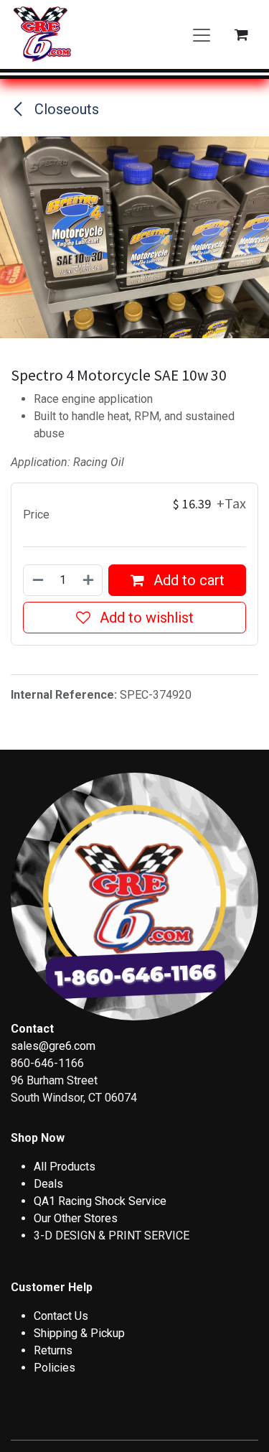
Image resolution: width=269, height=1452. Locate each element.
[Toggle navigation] (201, 34)
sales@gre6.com (53, 1046)
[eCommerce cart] (241, 34)
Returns (53, 1350)
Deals (48, 1184)
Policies (54, 1367)
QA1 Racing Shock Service (100, 1201)
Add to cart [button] (187, 580)
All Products (64, 1166)
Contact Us (61, 1316)
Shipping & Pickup (79, 1333)
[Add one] (89, 580)
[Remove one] (37, 580)
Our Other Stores (76, 1218)
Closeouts (65, 109)
